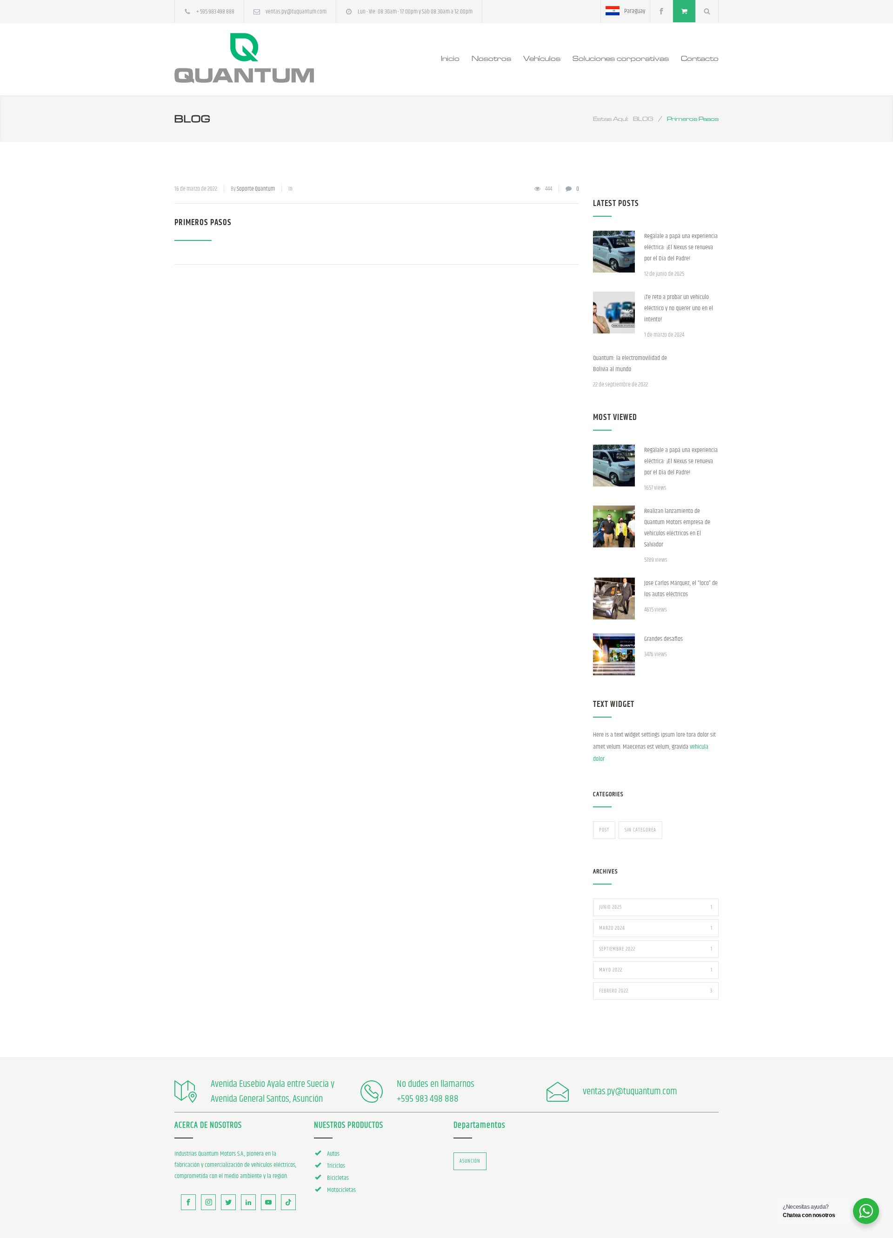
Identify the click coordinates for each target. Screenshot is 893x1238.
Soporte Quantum (256, 188)
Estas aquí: (610, 118)
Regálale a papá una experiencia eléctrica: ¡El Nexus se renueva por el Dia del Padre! (681, 247)
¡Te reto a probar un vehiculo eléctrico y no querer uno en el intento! (678, 308)
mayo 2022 (656, 970)
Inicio (450, 58)
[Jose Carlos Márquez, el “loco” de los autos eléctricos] (614, 598)
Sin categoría (640, 830)
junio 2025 (656, 907)
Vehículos (541, 58)
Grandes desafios (663, 639)
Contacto (700, 58)
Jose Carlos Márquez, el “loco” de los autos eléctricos (681, 588)
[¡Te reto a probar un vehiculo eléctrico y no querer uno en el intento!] (614, 312)
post (604, 830)
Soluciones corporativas (621, 58)
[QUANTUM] (260, 58)
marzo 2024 (656, 928)
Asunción (470, 1161)
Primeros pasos (203, 222)
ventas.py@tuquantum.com (296, 11)
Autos (333, 1154)
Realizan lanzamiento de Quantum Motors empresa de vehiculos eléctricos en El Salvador (677, 528)
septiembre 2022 (656, 949)
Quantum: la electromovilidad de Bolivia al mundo (630, 363)
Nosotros (491, 58)
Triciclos (336, 1166)
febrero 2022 (656, 991)
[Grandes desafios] (614, 654)
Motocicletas (341, 1190)
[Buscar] (707, 11)
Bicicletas (338, 1178)
